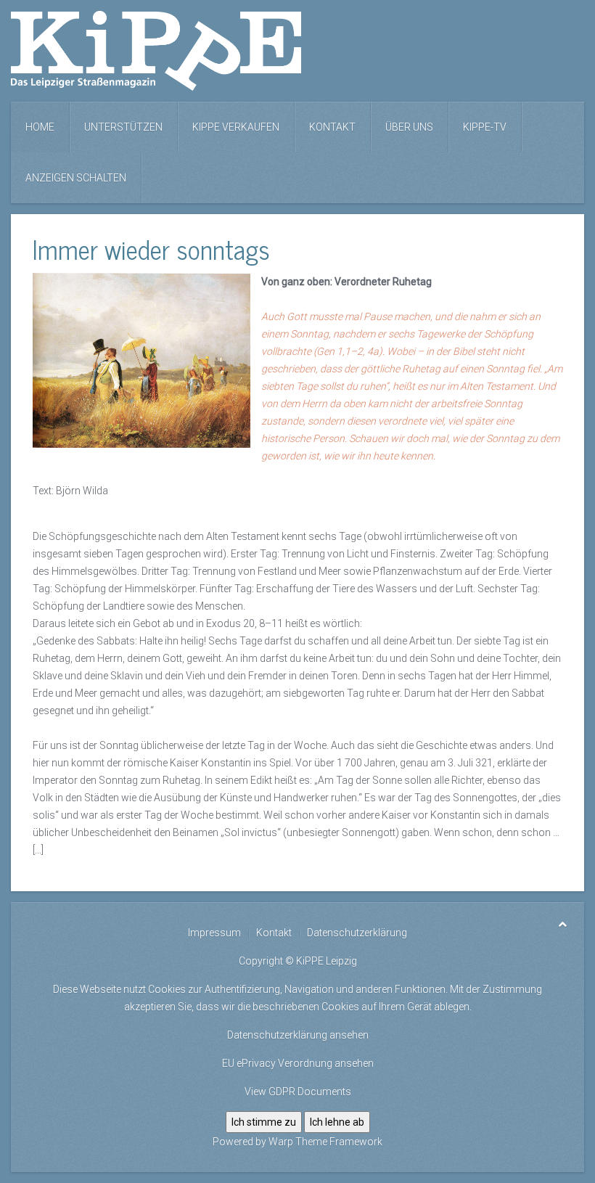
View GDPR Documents (298, 1091)
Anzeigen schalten (75, 178)
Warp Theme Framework (325, 1141)
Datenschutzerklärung (357, 932)
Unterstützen (123, 127)
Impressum (214, 932)
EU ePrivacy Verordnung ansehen (298, 1063)
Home (39, 127)
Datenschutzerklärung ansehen (298, 1035)
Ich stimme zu (263, 1122)
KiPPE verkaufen (235, 127)
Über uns (409, 127)
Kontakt (332, 127)
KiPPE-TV (484, 127)
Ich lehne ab (337, 1122)
